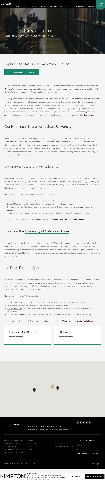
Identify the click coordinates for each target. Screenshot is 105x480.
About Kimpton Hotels (12, 443)
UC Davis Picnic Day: (14, 308)
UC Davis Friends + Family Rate (22, 72)
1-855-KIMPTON (84, 441)
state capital (9, 88)
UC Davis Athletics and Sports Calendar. (77, 321)
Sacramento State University (50, 126)
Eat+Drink (53, 6)
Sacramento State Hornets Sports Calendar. (66, 219)
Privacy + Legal (57, 443)
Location (90, 6)
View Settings (75, 476)
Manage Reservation (73, 2)
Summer (17, 6)
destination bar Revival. (84, 115)
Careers (55, 440)
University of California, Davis (47, 230)
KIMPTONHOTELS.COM (87, 453)
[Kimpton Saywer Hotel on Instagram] (78, 422)
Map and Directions (16, 336)
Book (100, 4)
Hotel (26, 6)
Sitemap (31, 449)
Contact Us (32, 440)
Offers (34, 6)
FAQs (30, 446)
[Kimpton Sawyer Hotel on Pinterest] (87, 422)
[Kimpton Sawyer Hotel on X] (89, 422)
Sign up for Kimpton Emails (13, 440)
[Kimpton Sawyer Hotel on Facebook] (81, 422)
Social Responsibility (11, 449)
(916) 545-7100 (53, 429)
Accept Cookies (94, 476)
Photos (43, 6)
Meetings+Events (66, 6)
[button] (57, 388)
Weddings (79, 6)
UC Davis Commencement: (17, 314)
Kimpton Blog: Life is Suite (13, 452)
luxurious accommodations (74, 111)
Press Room (32, 443)
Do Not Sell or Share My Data (62, 446)
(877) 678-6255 (40, 429)
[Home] (6, 5)
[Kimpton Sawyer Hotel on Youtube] (84, 422)
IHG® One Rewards (11, 446)
